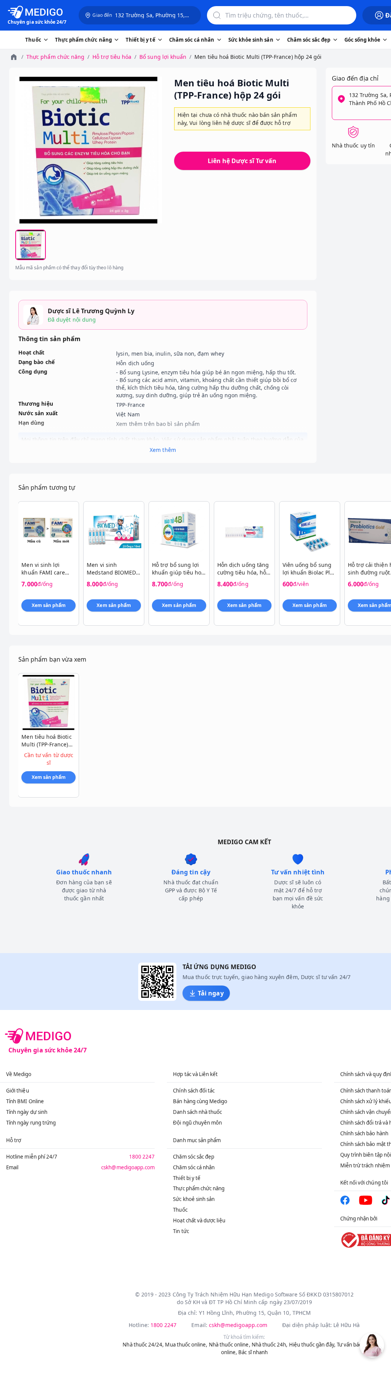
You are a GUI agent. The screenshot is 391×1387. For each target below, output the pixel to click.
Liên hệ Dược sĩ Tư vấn (242, 161)
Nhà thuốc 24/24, (143, 1344)
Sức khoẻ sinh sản (194, 1199)
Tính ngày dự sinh (26, 1112)
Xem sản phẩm (49, 605)
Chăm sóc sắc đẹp (193, 1156)
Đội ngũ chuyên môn (197, 1122)
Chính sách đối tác (194, 1090)
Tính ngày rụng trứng (31, 1122)
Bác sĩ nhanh (253, 1352)
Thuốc (180, 1209)
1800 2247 (142, 1156)
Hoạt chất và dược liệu (199, 1220)
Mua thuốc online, (186, 1344)
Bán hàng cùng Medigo (200, 1101)
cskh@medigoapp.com (128, 1167)
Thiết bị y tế (186, 1178)
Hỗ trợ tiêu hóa (111, 56)
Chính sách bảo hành (364, 1133)
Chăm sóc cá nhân (194, 1167)
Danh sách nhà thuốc (197, 1112)
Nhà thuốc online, (229, 1344)
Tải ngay (210, 993)
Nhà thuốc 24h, (270, 1344)
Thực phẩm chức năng (55, 56)
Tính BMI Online (25, 1101)
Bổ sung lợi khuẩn (162, 56)
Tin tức (181, 1231)
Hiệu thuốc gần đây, (312, 1344)
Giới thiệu (17, 1090)
